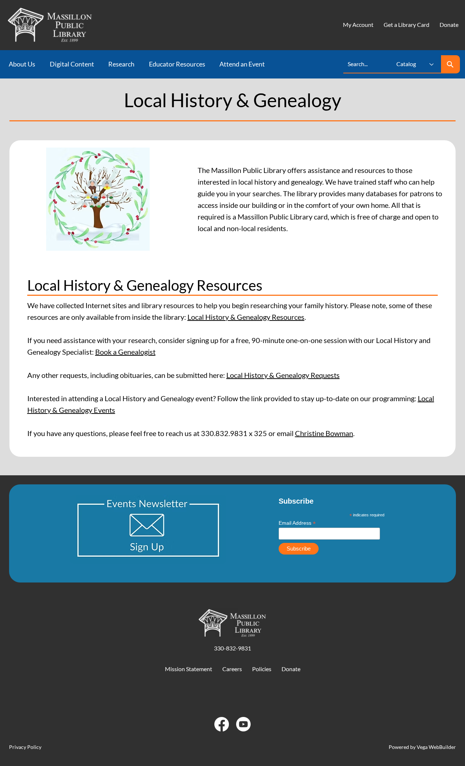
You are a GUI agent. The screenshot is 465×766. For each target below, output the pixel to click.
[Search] (450, 64)
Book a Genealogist (125, 351)
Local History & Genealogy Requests (283, 375)
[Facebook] (221, 724)
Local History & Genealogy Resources (245, 317)
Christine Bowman (324, 433)
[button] (24, 64)
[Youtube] (243, 724)
